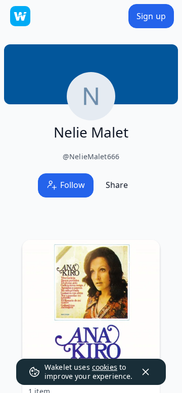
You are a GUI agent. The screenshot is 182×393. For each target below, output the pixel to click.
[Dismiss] (146, 372)
